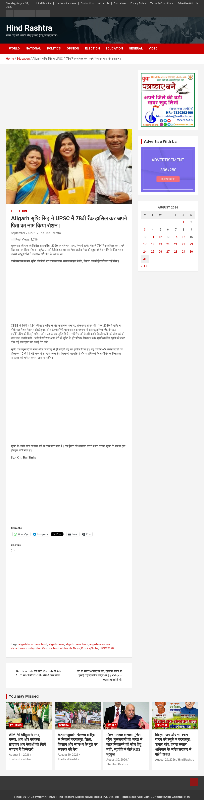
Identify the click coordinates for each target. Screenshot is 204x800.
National (33, 48)
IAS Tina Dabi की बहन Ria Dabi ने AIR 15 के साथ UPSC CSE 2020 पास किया (38, 673)
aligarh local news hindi (32, 644)
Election (92, 48)
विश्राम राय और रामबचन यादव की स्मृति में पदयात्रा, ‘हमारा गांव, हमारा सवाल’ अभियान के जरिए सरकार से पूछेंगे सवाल (173, 744)
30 (191, 251)
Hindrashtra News (66, 3)
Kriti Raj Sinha (89, 648)
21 (175, 244)
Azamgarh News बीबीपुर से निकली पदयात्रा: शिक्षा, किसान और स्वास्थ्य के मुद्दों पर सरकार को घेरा (77, 742)
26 (160, 251)
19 (160, 244)
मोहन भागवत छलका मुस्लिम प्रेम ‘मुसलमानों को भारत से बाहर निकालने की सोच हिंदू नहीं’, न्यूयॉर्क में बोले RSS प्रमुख (124, 744)
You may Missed (24, 696)
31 (144, 259)
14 (175, 237)
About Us (103, 3)
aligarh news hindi (77, 644)
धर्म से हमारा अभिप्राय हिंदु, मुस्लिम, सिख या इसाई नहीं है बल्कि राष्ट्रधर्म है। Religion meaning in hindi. (99, 675)
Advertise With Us (188, 3)
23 (191, 244)
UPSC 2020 (107, 648)
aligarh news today (23, 648)
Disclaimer (120, 3)
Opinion (73, 48)
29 (183, 251)
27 (168, 251)
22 (183, 244)
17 (144, 244)
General (136, 48)
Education (114, 48)
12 (160, 237)
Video (153, 48)
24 (144, 251)
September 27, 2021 (24, 233)
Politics (54, 48)
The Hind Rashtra (50, 233)
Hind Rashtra (43, 3)
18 (152, 244)
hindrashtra (60, 648)
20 (168, 244)
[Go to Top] (194, 782)
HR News (74, 648)
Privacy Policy (138, 3)
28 (175, 251)
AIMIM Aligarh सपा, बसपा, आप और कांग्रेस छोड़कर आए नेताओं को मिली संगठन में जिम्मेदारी (27, 742)
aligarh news (56, 644)
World (14, 48)
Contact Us (87, 3)
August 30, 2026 (68, 754)
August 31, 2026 (19, 754)
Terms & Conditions (161, 3)
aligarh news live (99, 644)
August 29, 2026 (165, 759)
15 (183, 237)
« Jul (144, 266)
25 (152, 251)
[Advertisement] (69, 99)
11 (152, 237)
